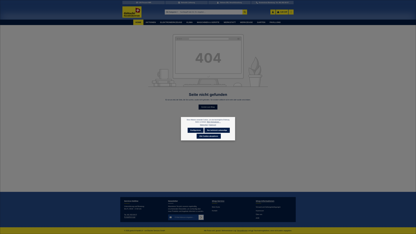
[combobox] (211, 12)
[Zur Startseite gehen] (131, 12)
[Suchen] (244, 12)
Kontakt (214, 211)
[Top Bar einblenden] (291, 12)
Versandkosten (242, 231)
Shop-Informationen (265, 201)
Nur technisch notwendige (217, 130)
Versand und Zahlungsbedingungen (268, 207)
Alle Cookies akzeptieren (208, 136)
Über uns (259, 214)
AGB (257, 218)
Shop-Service (218, 201)
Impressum (260, 211)
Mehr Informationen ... (214, 122)
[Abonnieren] (201, 217)
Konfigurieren (195, 130)
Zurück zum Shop (208, 107)
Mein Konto (216, 207)
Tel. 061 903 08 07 (130, 215)
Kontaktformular (129, 217)
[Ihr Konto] (272, 12)
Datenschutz (204, 125)
